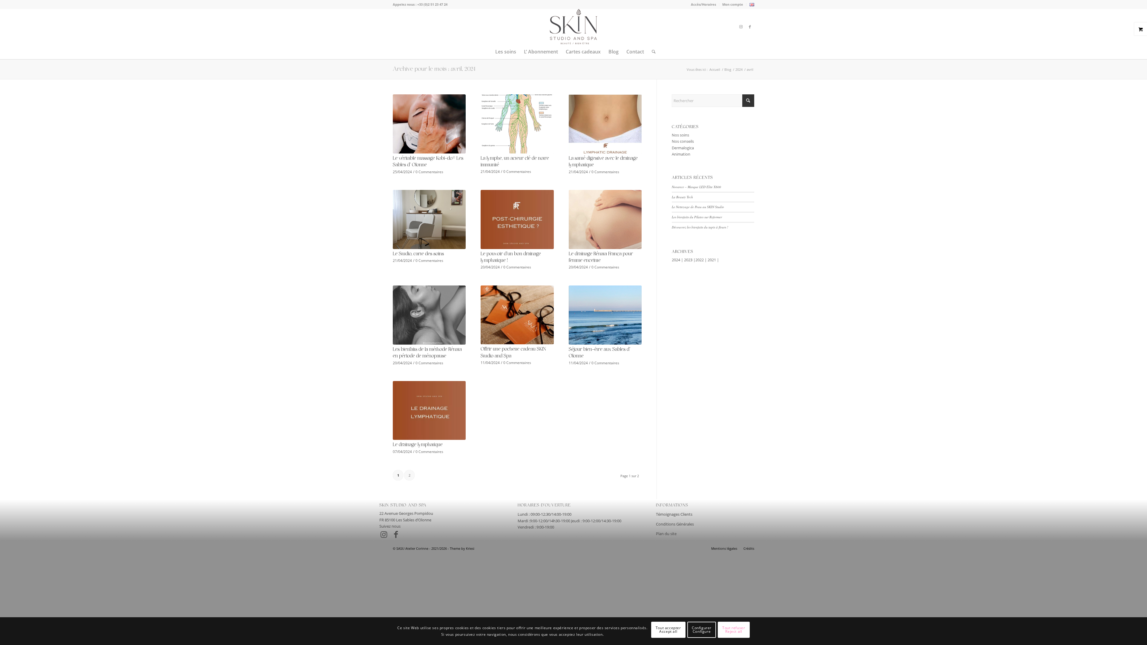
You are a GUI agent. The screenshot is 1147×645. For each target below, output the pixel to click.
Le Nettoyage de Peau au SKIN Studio (698, 207)
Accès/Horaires (703, 4)
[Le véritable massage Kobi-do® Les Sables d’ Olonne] (429, 123)
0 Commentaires (429, 171)
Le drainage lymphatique (418, 445)
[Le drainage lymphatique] (429, 410)
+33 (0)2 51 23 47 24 (432, 4)
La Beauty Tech (682, 197)
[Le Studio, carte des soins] (429, 219)
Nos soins (680, 135)
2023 (688, 259)
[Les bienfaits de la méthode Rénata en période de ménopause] (429, 315)
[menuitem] (703, 4)
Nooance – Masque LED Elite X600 (696, 187)
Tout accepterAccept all (668, 629)
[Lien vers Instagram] (740, 26)
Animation (681, 154)
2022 (699, 259)
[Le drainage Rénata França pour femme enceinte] (605, 219)
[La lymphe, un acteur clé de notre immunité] (517, 123)
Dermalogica (683, 147)
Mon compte (732, 4)
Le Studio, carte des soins (418, 254)
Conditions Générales (675, 524)
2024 (676, 259)
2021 (712, 259)
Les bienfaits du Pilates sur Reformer (697, 217)
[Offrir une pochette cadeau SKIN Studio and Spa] (517, 315)
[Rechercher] (652, 51)
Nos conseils (683, 141)
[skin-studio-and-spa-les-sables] (573, 26)
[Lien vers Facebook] (749, 26)
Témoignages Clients (674, 514)
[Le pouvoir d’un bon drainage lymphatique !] (517, 219)
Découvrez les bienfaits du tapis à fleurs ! (700, 227)
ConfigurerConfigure (701, 629)
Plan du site (666, 533)
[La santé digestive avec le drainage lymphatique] (605, 123)
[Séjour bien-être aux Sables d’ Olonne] (605, 315)
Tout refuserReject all (733, 629)
